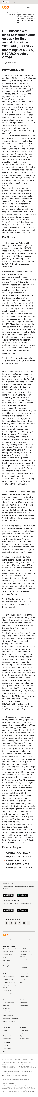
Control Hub (23, 949)
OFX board (5, 1045)
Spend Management (25, 951)
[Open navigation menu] (34, 7)
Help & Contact (17, 939)
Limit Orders (6, 963)
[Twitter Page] (15, 923)
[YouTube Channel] (24, 923)
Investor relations (24, 1038)
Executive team (7, 1048)
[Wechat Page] (19, 923)
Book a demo (26, 939)
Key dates (22, 1036)
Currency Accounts (8, 966)
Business (5, 2)
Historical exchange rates (9, 985)
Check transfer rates (8, 1002)
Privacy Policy (7, 1038)
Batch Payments (24, 959)
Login (28, 7)
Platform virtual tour (8, 976)
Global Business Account (9, 949)
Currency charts (7, 990)
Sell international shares (9, 1021)
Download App (23, 967)
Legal (4, 1033)
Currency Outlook (24, 976)
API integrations (24, 1002)
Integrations (23, 962)
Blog (21, 982)
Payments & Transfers (9, 951)
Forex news (23, 979)
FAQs (9, 939)
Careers (5, 1051)
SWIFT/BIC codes (7, 993)
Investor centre (24, 1030)
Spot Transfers (7, 960)
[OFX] (5, 7)
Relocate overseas (8, 1015)
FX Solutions (6, 957)
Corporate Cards (7, 954)
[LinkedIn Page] (11, 923)
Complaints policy (7, 1036)
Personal (14, 2)
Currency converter (8, 979)
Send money (6, 1005)
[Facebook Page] (6, 923)
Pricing (21, 964)
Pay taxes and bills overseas (10, 1018)
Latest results (23, 1033)
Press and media (24, 1005)
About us (5, 1030)
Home (4, 13)
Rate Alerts (6, 988)
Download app (6, 1008)
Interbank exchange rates (9, 982)
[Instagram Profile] (28, 923)
